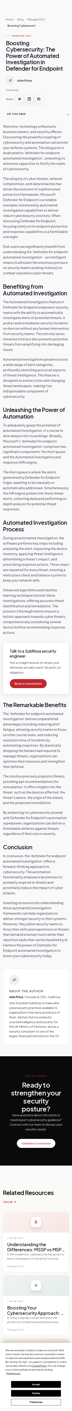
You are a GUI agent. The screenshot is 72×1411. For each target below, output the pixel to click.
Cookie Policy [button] (39, 1365)
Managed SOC (22, 36)
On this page (16, 114)
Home (9, 19)
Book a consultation (28, 683)
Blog (20, 19)
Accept (36, 1384)
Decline (36, 1393)
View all (7, 1201)
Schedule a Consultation (36, 1143)
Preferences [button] (13, 1373)
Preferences (36, 1402)
